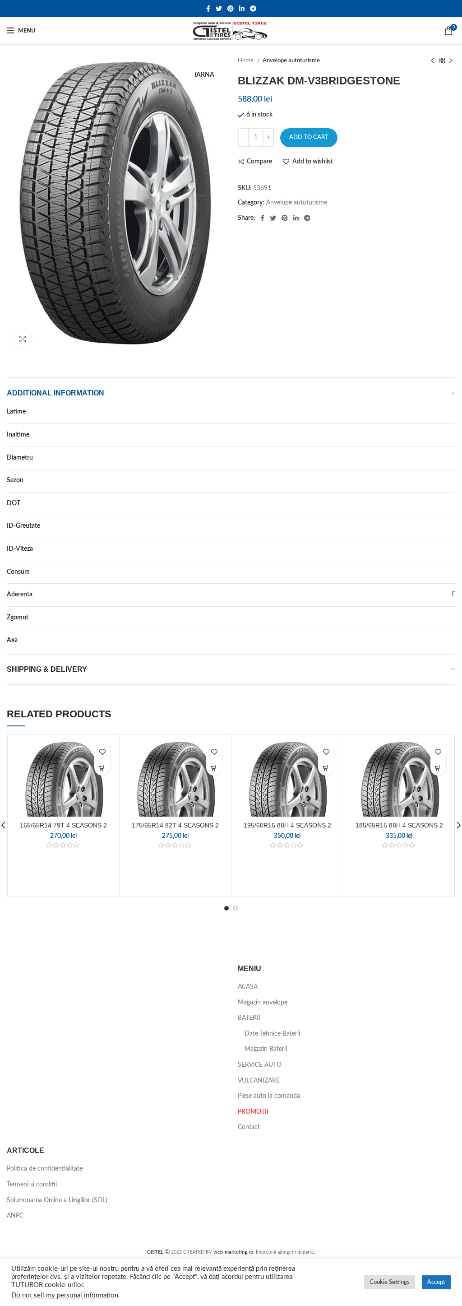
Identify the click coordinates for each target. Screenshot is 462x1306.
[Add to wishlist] (102, 752)
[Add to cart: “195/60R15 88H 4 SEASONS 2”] (326, 768)
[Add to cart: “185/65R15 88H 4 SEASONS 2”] (438, 768)
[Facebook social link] (208, 8)
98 (451, 526)
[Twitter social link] (219, 8)
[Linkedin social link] (241, 8)
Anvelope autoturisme (291, 60)
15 (451, 458)
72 (451, 617)
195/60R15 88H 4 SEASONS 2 (287, 825)
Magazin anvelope (262, 1002)
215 (449, 412)
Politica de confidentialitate (45, 1169)
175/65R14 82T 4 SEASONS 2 (175, 825)
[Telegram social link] (253, 8)
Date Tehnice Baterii (272, 1034)
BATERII (249, 1018)
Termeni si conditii (32, 1184)
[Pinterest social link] (230, 8)
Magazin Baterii (266, 1049)
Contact (249, 1127)
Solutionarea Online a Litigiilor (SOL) (57, 1200)
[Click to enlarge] (23, 339)
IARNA (445, 480)
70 (451, 435)
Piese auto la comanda (269, 1096)
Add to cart (308, 137)
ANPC (15, 1216)
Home (246, 60)
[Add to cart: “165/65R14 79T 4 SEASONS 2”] (102, 768)
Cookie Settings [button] (390, 1282)
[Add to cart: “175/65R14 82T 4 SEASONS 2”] (214, 768)
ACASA (248, 987)
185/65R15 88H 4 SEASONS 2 (399, 825)
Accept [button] (436, 1282)
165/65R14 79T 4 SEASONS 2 (63, 825)
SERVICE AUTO (260, 1065)
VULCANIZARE (259, 1081)
